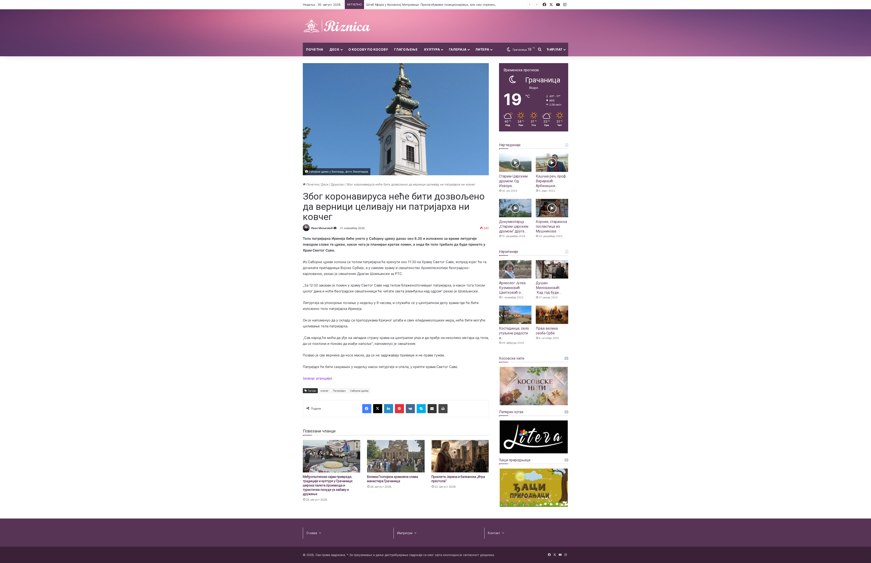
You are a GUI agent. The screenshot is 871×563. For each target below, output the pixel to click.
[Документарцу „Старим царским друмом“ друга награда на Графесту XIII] (515, 208)
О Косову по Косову (368, 49)
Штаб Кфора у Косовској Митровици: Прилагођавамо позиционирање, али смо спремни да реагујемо (441, 4)
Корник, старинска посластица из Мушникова (551, 226)
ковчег (325, 390)
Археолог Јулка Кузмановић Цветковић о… (512, 288)
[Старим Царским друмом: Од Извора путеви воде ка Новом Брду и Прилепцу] (515, 162)
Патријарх (339, 390)
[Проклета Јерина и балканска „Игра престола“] (460, 456)
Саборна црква (359, 390)
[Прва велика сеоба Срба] (552, 315)
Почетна (314, 49)
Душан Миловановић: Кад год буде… (548, 288)
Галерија (458, 49)
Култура (432, 49)
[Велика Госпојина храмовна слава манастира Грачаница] (395, 456)
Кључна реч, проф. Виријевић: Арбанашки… (551, 181)
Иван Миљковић (322, 228)
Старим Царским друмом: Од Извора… (513, 181)
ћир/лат (555, 49)
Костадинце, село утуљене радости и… (514, 333)
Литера (482, 49)
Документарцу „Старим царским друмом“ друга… (513, 226)
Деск (335, 49)
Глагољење (406, 49)
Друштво (337, 184)
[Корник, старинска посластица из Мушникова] (552, 208)
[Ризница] (337, 26)
